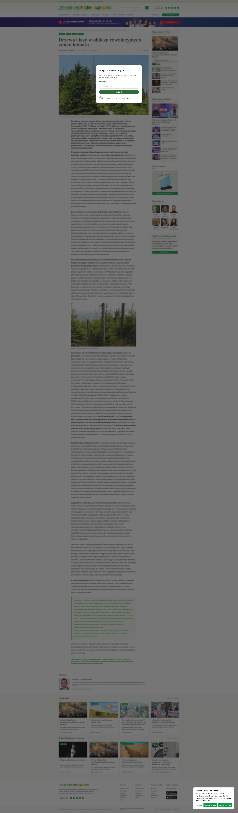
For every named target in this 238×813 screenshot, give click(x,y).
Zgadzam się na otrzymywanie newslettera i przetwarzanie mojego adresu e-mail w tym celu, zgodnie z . (119, 97)
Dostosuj (199, 805)
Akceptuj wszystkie (225, 805)
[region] (213, 798)
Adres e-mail (103, 81)
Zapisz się (119, 92)
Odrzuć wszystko (210, 805)
